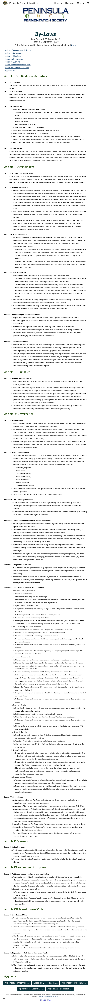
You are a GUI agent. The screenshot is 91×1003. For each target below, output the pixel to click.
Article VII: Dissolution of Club (17, 68)
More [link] (79, 3)
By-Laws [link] (69, 3)
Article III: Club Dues (13, 56)
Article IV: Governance (14, 59)
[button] (88, 3)
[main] (45, 33)
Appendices (10, 71)
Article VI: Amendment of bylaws (18, 65)
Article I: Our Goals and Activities (18, 50)
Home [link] (57, 3)
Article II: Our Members (14, 53)
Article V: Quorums (12, 62)
